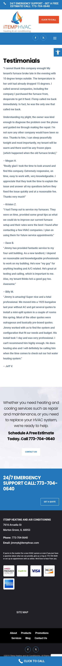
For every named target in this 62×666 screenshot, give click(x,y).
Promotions (41, 633)
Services (16, 638)
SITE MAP (15, 612)
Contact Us (41, 638)
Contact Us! (31, 452)
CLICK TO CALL (48, 19)
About (13, 633)
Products (26, 633)
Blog (28, 638)
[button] (58, 52)
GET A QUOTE (50, 502)
